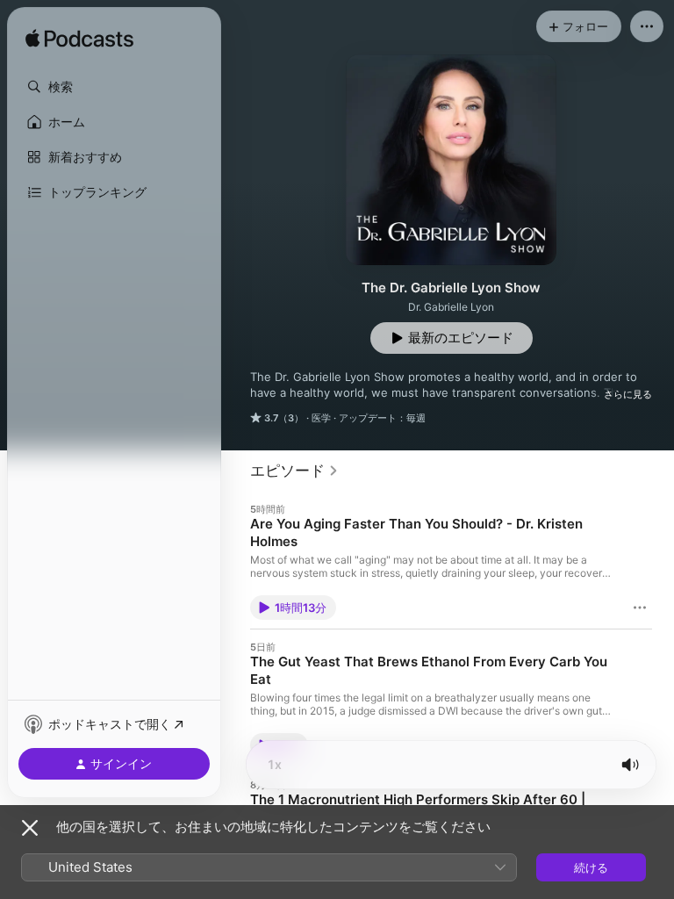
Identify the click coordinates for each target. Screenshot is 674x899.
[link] (294, 470)
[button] (114, 87)
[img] (79, 39)
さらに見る (628, 394)
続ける (591, 867)
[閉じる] (30, 828)
